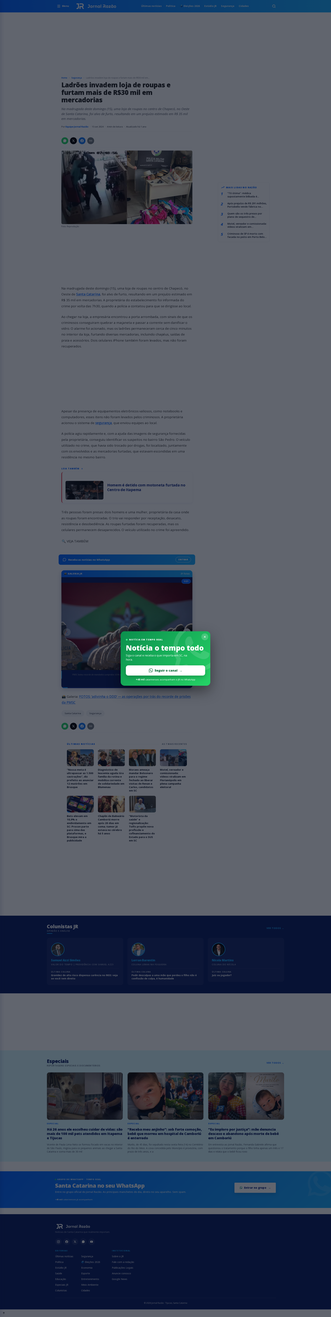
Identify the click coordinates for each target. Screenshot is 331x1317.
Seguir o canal (168, 670)
